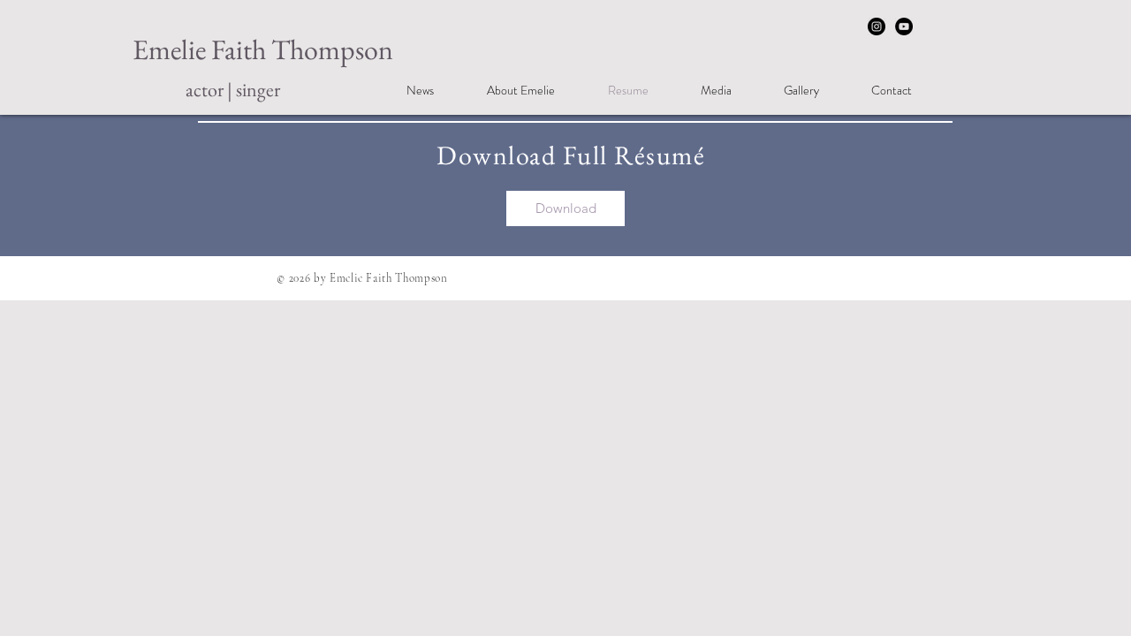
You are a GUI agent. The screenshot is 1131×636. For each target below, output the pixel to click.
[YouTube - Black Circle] (904, 26)
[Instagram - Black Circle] (876, 26)
